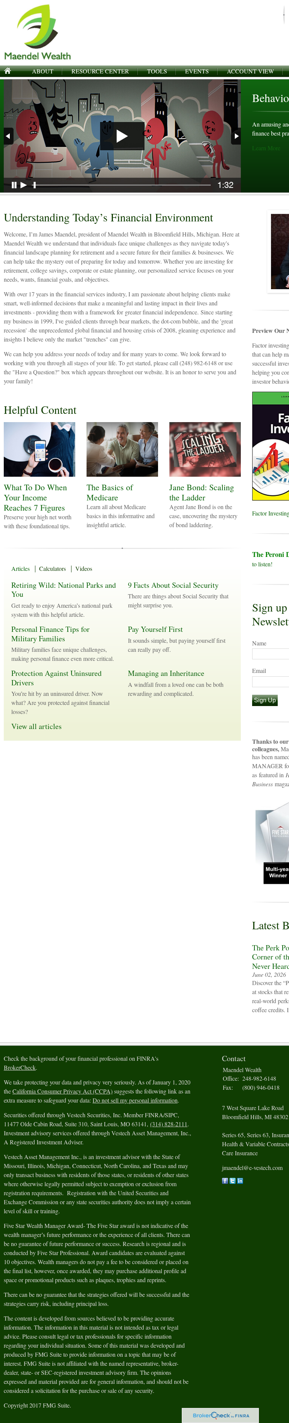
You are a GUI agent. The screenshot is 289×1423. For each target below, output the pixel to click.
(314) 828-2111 (168, 1124)
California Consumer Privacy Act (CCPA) (62, 1091)
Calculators (52, 568)
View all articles (36, 726)
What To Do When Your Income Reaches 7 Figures (35, 497)
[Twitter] (233, 1181)
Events (197, 71)
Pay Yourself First (155, 629)
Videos (83, 568)
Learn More (266, 148)
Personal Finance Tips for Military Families (50, 634)
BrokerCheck (20, 1067)
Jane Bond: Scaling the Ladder (201, 492)
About (42, 71)
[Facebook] (225, 1181)
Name (259, 643)
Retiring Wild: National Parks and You (63, 589)
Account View (250, 71)
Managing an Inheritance (166, 673)
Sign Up (265, 700)
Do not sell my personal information (135, 1100)
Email (259, 670)
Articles (20, 568)
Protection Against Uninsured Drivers (56, 678)
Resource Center (100, 71)
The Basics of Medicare (110, 492)
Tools (157, 71)
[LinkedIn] (240, 1181)
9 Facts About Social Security (173, 585)
